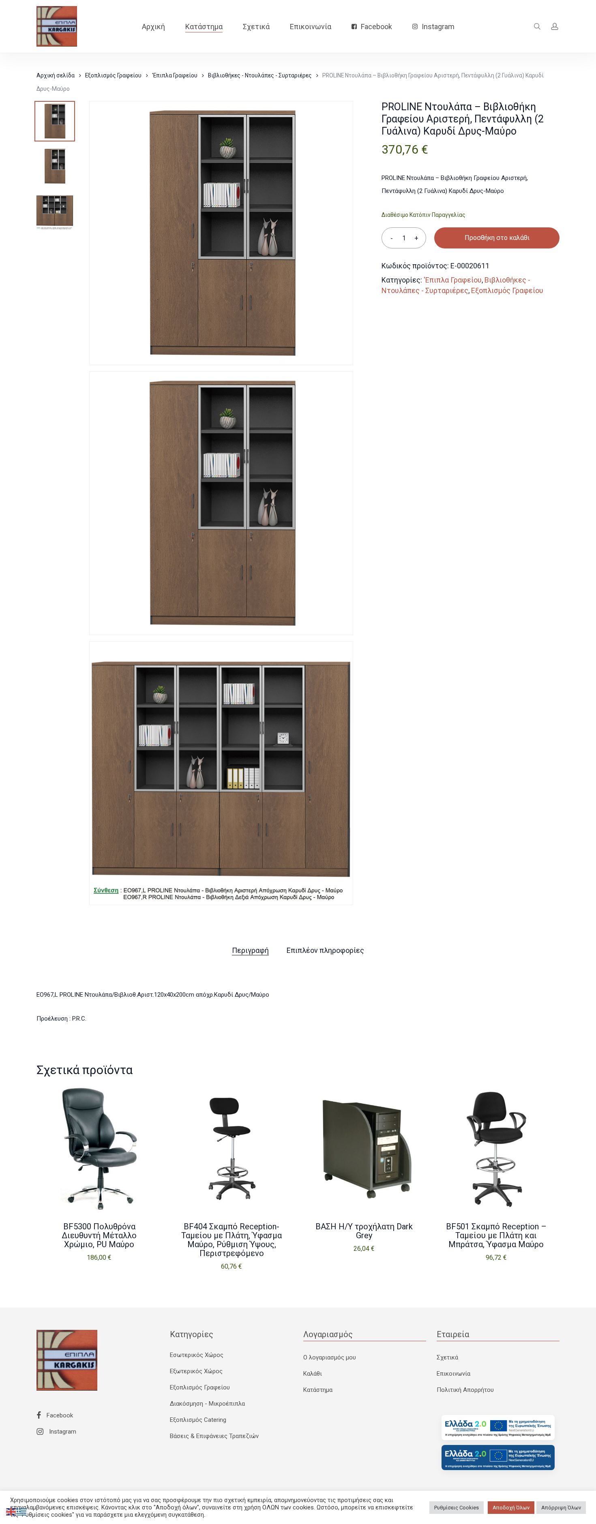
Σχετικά (447, 1357)
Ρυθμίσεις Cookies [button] (456, 1508)
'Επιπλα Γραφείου (174, 75)
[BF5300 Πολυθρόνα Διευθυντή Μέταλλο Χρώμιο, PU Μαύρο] (99, 1149)
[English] (11, 1511)
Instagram (61, 1431)
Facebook (59, 1415)
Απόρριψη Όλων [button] (561, 1508)
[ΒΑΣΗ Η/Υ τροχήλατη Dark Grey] (364, 1149)
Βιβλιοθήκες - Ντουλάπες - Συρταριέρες (260, 75)
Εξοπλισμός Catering (198, 1419)
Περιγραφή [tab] (250, 950)
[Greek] (22, 1511)
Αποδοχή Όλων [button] (511, 1508)
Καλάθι (312, 1373)
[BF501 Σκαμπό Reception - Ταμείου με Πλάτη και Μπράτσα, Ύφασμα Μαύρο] (496, 1149)
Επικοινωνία (453, 1373)
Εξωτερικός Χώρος (196, 1371)
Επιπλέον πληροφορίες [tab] (325, 950)
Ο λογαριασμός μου (329, 1357)
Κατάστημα (317, 1389)
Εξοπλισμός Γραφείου (113, 75)
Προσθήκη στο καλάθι (497, 238)
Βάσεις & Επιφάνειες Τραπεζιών (214, 1436)
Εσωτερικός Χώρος (196, 1355)
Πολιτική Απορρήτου (465, 1389)
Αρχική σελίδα (55, 75)
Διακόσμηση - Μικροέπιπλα (207, 1403)
